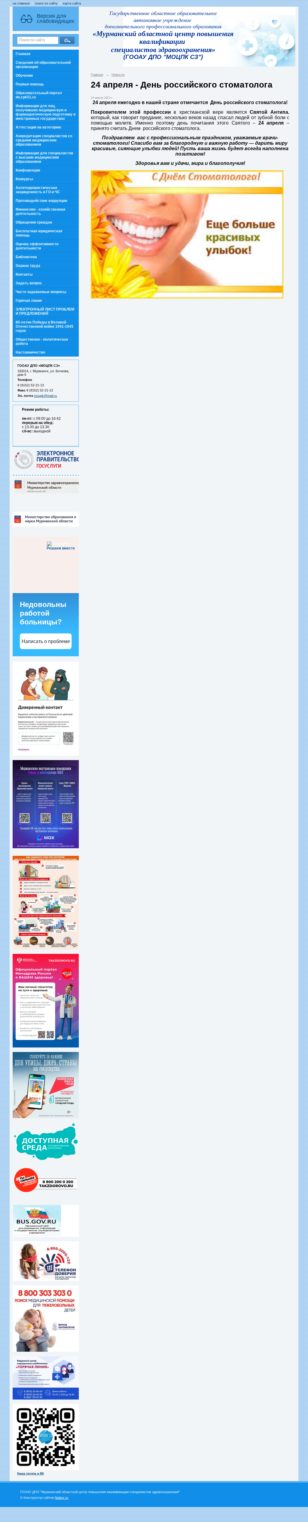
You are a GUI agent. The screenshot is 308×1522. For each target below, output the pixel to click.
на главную (21, 3)
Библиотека (26, 257)
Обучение (24, 75)
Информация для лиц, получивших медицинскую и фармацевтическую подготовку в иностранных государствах (45, 112)
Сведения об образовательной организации (43, 64)
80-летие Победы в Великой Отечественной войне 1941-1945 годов (44, 326)
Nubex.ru (61, 1497)
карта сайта (72, 3)
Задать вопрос (29, 283)
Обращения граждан (34, 222)
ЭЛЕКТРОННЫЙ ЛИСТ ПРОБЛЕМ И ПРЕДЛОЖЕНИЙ (45, 311)
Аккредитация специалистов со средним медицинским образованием (44, 140)
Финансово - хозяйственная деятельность (40, 211)
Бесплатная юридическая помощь (39, 233)
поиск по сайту (46, 3)
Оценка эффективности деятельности (37, 246)
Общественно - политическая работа (42, 341)
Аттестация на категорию (38, 127)
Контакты (24, 274)
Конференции (28, 170)
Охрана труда (28, 266)
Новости (118, 74)
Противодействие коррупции (41, 201)
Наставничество (30, 352)
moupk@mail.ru (45, 396)
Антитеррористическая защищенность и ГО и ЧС (38, 190)
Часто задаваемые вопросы (41, 292)
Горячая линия (29, 301)
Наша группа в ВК (30, 1473)
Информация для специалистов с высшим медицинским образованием (44, 157)
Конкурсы (24, 179)
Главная (23, 54)
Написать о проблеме (46, 641)
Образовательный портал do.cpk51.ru (39, 95)
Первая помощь (30, 84)
